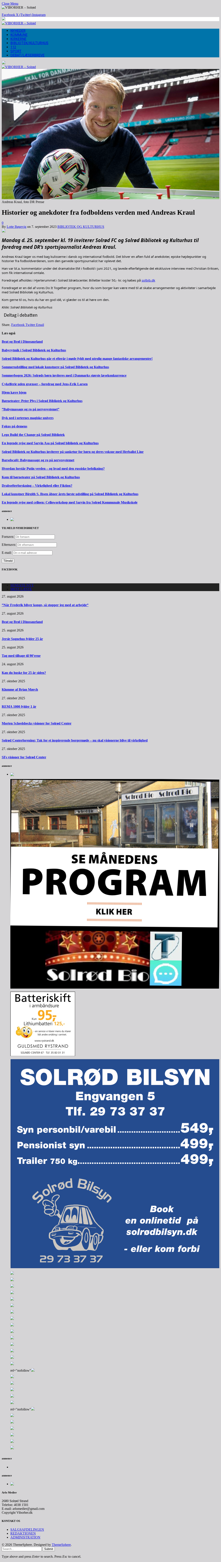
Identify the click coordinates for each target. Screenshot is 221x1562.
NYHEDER (17, 31)
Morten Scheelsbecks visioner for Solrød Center (36, 723)
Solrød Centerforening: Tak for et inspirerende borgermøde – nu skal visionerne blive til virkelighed (75, 740)
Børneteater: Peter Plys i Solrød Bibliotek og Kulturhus (42, 401)
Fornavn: (8, 536)
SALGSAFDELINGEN (27, 1529)
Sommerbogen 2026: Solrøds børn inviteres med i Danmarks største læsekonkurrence (64, 375)
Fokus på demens (14, 426)
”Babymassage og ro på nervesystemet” (30, 409)
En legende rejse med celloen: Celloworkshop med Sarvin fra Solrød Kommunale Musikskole (69, 502)
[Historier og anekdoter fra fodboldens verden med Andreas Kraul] (110, 198)
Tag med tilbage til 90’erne (21, 655)
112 (13, 47)
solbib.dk (148, 280)
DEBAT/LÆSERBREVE (27, 55)
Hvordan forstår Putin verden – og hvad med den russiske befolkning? (53, 468)
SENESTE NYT (22, 585)
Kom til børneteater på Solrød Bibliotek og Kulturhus (41, 477)
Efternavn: (9, 544)
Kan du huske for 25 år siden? (24, 673)
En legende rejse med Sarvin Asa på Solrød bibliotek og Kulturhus (50, 443)
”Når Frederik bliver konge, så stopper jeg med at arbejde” (45, 605)
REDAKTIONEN (23, 1533)
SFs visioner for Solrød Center (24, 757)
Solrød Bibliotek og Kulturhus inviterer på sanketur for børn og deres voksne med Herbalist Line (73, 452)
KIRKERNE (18, 39)
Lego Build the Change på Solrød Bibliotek (33, 435)
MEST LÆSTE (21, 589)
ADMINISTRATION (25, 1537)
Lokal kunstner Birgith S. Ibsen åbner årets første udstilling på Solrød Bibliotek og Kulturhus (70, 494)
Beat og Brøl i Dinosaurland (22, 341)
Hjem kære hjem (14, 392)
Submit (48, 1549)
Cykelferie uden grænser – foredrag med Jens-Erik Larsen (45, 384)
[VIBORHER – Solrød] (19, 23)
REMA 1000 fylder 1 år (19, 706)
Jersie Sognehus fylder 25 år (22, 639)
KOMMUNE (18, 35)
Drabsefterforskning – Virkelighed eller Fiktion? (37, 485)
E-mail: (7, 552)
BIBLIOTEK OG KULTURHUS (80, 227)
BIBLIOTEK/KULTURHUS (29, 43)
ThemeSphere (61, 1544)
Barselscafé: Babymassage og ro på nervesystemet (38, 460)
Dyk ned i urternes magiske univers (28, 418)
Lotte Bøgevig (16, 227)
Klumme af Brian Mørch (20, 689)
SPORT (16, 51)
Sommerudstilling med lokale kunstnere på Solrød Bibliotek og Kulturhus (55, 367)
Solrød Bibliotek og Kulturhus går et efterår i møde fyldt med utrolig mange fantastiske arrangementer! (77, 358)
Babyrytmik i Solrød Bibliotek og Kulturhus (34, 350)
